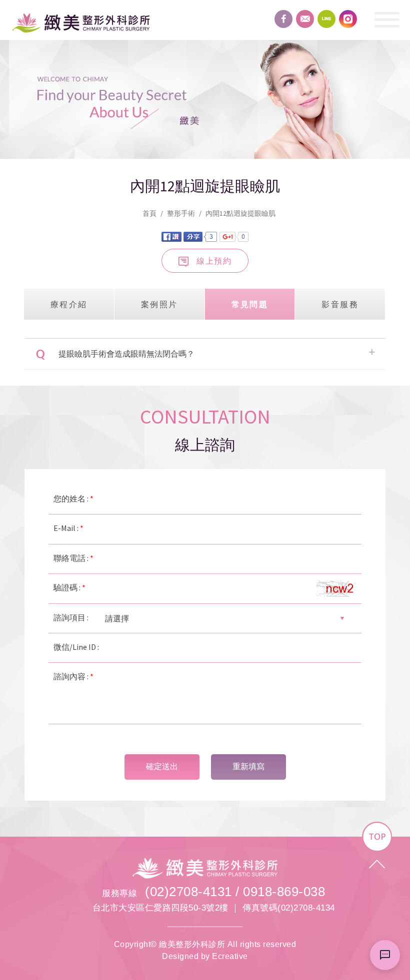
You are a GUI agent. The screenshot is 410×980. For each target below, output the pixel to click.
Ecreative (230, 956)
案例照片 (159, 304)
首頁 (149, 213)
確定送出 (162, 766)
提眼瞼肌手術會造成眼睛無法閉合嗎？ (126, 354)
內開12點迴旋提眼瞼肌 (241, 213)
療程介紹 (69, 304)
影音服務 (340, 304)
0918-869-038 (284, 891)
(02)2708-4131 (188, 891)
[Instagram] (348, 19)
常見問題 (250, 304)
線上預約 (214, 261)
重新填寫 (248, 766)
